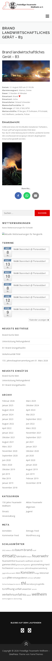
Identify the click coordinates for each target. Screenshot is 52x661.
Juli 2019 (6, 474)
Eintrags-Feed (32, 530)
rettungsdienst (19, 577)
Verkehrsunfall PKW (11, 354)
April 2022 (6, 428)
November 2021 (33, 432)
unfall (18, 589)
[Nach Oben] (26, 644)
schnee (30, 578)
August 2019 (32, 469)
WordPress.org (33, 535)
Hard (46, 564)
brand (28, 550)
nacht (4, 578)
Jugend (29, 511)
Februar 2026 (8, 401)
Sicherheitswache (9, 584)
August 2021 (8, 442)
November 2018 (9, 487)
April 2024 (30, 410)
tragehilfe (40, 584)
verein (34, 589)
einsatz (9, 555)
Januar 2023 (7, 419)
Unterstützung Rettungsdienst (16, 341)
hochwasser (7, 568)
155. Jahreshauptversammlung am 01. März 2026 (25, 360)
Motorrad (44, 573)
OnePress (13, 654)
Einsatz (5, 511)
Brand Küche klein (10, 335)
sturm (18, 584)
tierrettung (31, 584)
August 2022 (8, 423)
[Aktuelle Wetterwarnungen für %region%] (22, 233)
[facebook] (22, 630)
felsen (29, 557)
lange (37, 573)
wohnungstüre (7, 599)
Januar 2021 (31, 446)
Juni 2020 (6, 460)
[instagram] (29, 630)
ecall (34, 550)
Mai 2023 (30, 414)
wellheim (39, 594)
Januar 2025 (7, 405)
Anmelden (7, 530)
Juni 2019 (30, 474)
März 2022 (31, 428)
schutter (37, 578)
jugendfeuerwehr (9, 573)
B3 (13, 550)
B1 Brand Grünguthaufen (14, 347)
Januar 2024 (7, 414)
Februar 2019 (32, 478)
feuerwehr (40, 556)
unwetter (26, 589)
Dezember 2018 (33, 483)
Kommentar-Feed (10, 535)
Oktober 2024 (32, 405)
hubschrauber (19, 568)
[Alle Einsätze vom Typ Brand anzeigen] (19, 96)
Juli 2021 (30, 442)
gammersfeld (8, 564)
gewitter (27, 565)
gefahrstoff (20, 565)
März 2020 (7, 464)
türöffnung (8, 589)
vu (24, 594)
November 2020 (9, 451)
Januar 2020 (31, 464)
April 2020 (30, 460)
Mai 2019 (6, 478)
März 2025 (31, 401)
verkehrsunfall (12, 594)
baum (19, 550)
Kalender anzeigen (38, 319)
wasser (28, 595)
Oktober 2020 (32, 451)
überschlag (17, 599)
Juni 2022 (30, 423)
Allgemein (30, 507)
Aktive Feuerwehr (34, 502)
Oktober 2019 (8, 469)
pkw (9, 577)
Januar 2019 (7, 483)
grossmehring (37, 564)
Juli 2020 (30, 455)
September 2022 (33, 419)
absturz (9, 550)
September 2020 (10, 455)
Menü (47, 16)
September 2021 (33, 437)
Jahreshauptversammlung (36, 568)
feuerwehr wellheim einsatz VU (29, 561)
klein (18, 573)
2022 (4, 550)
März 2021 (7, 446)
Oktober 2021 (8, 437)
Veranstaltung (8, 516)
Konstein (28, 572)
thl (23, 583)
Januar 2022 (7, 432)
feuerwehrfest (8, 561)
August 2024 (8, 410)
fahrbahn (21, 556)
